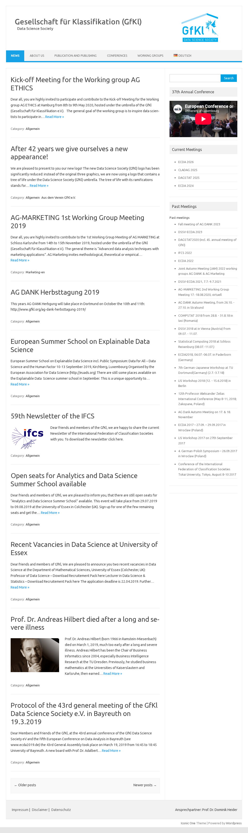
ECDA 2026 (186, 162)
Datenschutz (61, 810)
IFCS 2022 (185, 252)
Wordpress (234, 823)
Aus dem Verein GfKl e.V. (58, 197)
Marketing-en (35, 272)
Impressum (20, 810)
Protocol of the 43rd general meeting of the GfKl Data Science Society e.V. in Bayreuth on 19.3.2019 (84, 713)
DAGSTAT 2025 (189, 177)
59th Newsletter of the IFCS (52, 416)
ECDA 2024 (186, 185)
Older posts (25, 785)
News (15, 55)
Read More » (54, 117)
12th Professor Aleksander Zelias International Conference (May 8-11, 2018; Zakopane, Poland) (207, 399)
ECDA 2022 (186, 260)
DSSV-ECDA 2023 (190, 232)
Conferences (117, 55)
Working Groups (150, 55)
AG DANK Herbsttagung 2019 (55, 292)
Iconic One (188, 823)
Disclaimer (40, 810)
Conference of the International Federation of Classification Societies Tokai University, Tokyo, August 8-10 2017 (207, 469)
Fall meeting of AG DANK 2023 (199, 224)
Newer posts (145, 785)
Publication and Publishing (75, 55)
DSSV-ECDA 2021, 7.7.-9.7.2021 (199, 281)
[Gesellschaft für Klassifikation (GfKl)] (124, 42)
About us (37, 55)
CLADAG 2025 (187, 170)
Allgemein (33, 128)
